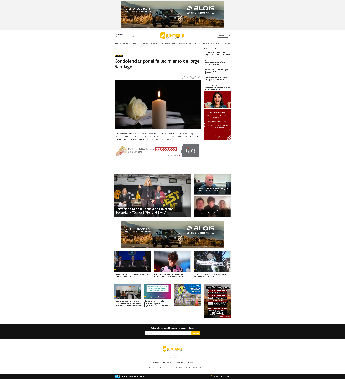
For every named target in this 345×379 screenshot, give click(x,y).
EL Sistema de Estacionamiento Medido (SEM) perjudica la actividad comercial (211, 190)
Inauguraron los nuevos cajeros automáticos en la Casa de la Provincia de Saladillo (217, 54)
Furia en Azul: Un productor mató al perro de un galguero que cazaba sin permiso (217, 70)
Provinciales (154, 43)
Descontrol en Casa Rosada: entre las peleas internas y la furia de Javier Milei (211, 212)
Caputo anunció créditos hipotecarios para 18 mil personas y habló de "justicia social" (132, 275)
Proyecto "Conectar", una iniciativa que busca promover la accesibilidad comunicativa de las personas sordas (128, 303)
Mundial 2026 (216, 43)
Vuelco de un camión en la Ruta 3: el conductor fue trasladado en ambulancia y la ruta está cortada (217, 79)
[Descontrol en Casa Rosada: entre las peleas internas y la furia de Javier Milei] (212, 206)
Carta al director (167, 362)
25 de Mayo (205, 43)
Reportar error (179, 362)
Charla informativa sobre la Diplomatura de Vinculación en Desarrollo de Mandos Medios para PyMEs (156, 304)
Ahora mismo (120, 43)
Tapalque (196, 43)
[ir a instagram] (175, 355)
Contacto (190, 362)
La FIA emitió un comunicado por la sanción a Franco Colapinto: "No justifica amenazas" (170, 275)
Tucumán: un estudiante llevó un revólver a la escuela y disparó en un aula (210, 275)
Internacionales (132, 43)
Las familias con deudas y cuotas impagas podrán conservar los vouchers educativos (216, 62)
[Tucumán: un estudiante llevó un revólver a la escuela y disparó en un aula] (212, 261)
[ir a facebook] (170, 355)
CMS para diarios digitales (222, 376)
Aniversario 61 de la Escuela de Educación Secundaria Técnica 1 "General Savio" (144, 210)
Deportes (144, 43)
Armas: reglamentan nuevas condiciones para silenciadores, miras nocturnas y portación (217, 87)
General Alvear (185, 43)
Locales (175, 43)
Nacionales (165, 43)
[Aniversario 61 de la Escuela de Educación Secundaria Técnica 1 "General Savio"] (152, 195)
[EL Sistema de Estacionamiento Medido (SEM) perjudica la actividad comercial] (212, 184)
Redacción (155, 362)
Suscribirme (196, 333)
